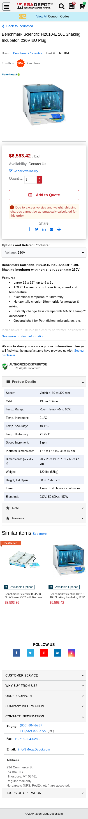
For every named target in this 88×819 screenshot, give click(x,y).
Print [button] (59, 229)
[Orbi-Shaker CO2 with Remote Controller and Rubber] (24, 560)
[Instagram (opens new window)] (71, 653)
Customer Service (21, 675)
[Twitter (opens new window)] (30, 653)
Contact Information (24, 716)
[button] (39, 178)
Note (15, 508)
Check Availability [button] (26, 171)
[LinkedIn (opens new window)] (57, 653)
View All (41, 16)
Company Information (24, 706)
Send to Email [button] (51, 229)
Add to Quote (48, 195)
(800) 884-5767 (31, 725)
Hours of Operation (23, 793)
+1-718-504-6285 (26, 739)
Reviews (18, 518)
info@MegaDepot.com (34, 749)
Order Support (19, 696)
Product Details (24, 381)
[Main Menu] (6, 6)
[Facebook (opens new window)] (16, 653)
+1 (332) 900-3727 (33, 731)
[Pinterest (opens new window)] (44, 653)
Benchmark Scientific (28, 53)
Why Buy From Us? (21, 685)
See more (40, 533)
